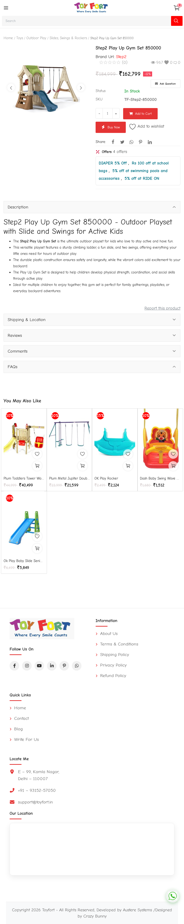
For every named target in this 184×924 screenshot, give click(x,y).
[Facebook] (14, 666)
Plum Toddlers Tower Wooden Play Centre (24, 478)
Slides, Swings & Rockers (68, 38)
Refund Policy (112, 675)
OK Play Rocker (106, 478)
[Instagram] (27, 666)
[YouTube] (39, 666)
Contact (21, 718)
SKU (99, 99)
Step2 (121, 56)
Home (8, 38)
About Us (108, 633)
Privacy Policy (113, 665)
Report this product (162, 308)
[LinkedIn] (52, 666)
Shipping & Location (27, 319)
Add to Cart (143, 114)
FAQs (12, 366)
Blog (18, 729)
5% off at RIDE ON (142, 178)
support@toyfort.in (35, 802)
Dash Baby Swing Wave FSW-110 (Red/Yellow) (160, 478)
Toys (19, 38)
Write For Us (26, 739)
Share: (101, 142)
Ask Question (167, 83)
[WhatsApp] (76, 666)
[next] (81, 87)
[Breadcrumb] (6, 8)
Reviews (15, 335)
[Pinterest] (64, 666)
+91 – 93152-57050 (37, 790)
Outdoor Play (36, 38)
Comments (17, 351)
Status (101, 91)
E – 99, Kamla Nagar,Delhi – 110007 (38, 775)
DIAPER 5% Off (113, 163)
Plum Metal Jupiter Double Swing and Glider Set (69, 478)
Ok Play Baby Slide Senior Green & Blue (24, 561)
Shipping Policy (114, 654)
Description (18, 207)
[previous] (11, 87)
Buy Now (114, 127)
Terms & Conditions (118, 644)
